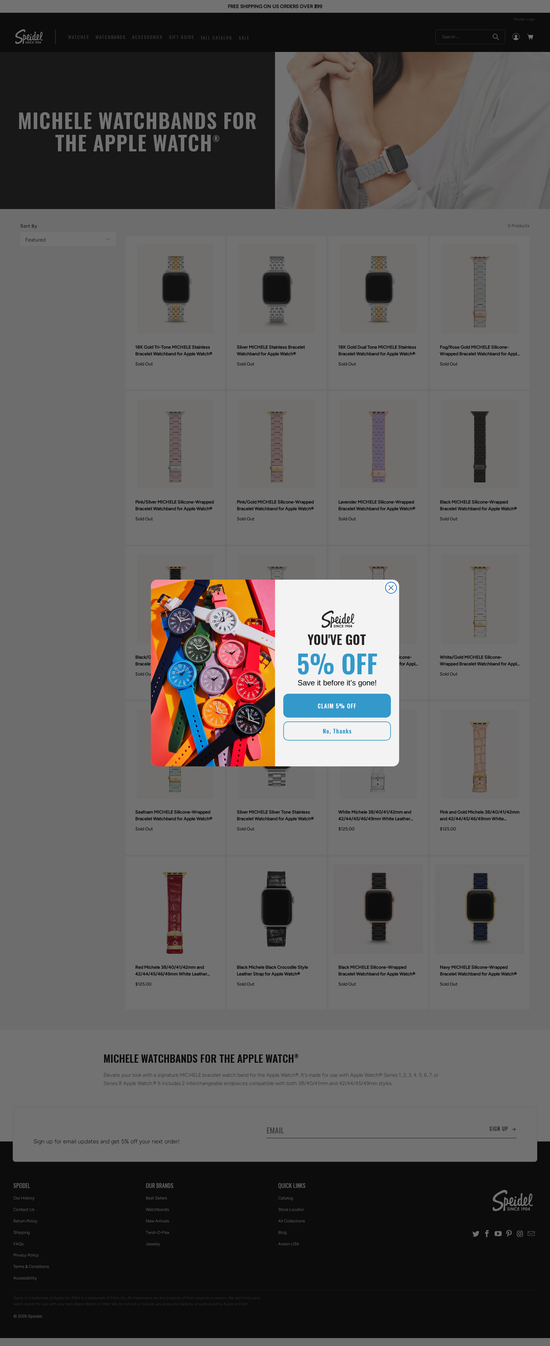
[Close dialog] (391, 587)
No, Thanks (337, 731)
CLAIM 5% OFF (337, 706)
